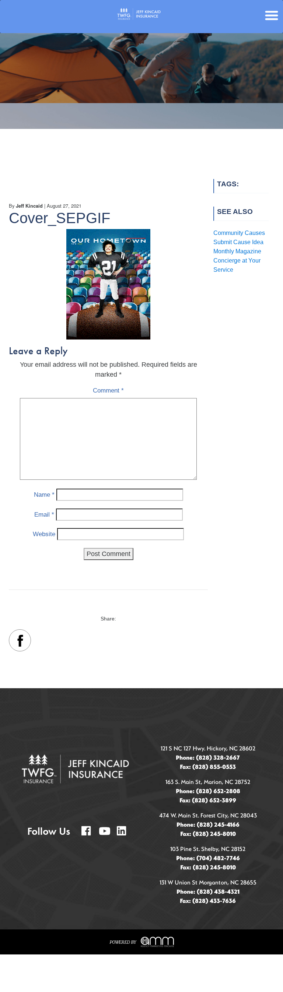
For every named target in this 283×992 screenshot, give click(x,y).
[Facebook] (19, 642)
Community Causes (239, 233)
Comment (108, 390)
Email (44, 514)
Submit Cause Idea (238, 242)
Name (44, 494)
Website (44, 534)
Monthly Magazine (237, 251)
